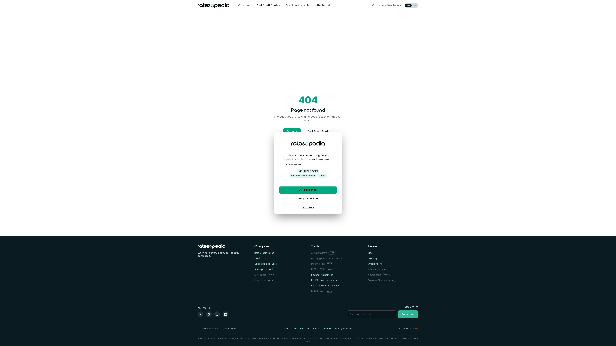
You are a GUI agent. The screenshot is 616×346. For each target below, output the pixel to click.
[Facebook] (209, 314)
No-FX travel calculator (324, 280)
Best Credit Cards (267, 5)
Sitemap (328, 328)
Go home (292, 131)
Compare (244, 5)
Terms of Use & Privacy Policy (306, 328)
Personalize (308, 207)
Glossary (372, 258)
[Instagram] (217, 314)
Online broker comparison (325, 285)
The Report (323, 5)
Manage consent (343, 328)
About (286, 328)
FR (415, 5)
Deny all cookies (307, 198)
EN (408, 5)
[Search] (373, 5)
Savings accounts (264, 269)
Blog (370, 253)
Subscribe (408, 314)
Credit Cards (261, 258)
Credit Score (375, 263)
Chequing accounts (265, 263)
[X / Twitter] (200, 314)
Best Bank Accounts (297, 5)
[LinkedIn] (225, 314)
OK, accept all (308, 190)
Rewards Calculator (322, 274)
